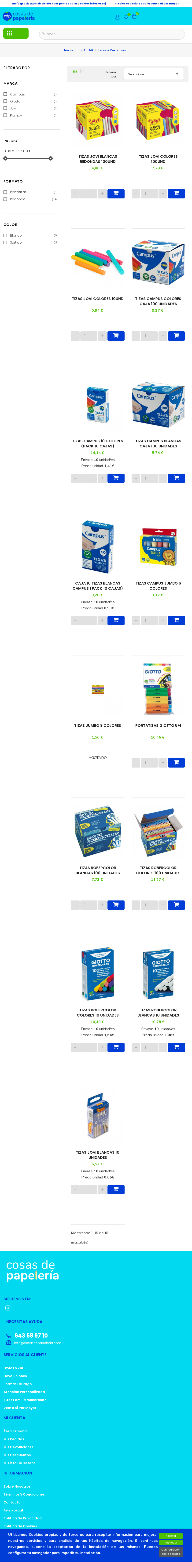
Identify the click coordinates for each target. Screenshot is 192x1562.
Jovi (34, 108)
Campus (34, 94)
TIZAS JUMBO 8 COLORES (97, 725)
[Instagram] (7, 1308)
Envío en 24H (14, 1368)
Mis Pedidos (14, 1439)
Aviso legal (13, 1510)
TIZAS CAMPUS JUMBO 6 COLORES (158, 586)
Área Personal (16, 1431)
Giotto (34, 101)
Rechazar (171, 1542)
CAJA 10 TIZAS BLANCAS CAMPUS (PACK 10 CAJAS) (98, 586)
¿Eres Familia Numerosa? (25, 1399)
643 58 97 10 (30, 1335)
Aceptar (171, 1536)
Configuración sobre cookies (170, 1552)
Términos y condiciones (24, 1494)
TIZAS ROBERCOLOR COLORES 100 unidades (158, 870)
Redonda (34, 199)
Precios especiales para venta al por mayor (147, 3)
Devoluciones (15, 1376)
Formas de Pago (18, 1384)
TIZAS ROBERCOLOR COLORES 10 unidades (98, 1013)
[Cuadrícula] (75, 71)
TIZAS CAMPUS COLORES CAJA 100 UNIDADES (158, 301)
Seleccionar (154, 74)
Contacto (12, 1502)
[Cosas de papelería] (96, 1271)
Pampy (34, 115)
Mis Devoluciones (18, 1447)
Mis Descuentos (17, 1455)
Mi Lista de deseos (20, 1463)
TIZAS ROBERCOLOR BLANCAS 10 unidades (158, 1013)
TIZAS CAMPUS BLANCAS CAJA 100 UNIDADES (158, 444)
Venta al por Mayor (20, 1407)
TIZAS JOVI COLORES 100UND (158, 159)
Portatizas (34, 192)
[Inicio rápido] (117, 17)
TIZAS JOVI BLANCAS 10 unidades (97, 1155)
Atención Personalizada (24, 1392)
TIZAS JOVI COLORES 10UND (98, 298)
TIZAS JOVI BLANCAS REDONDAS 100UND (97, 159)
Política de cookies (20, 1526)
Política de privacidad (23, 1518)
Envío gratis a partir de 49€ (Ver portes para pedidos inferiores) (59, 3)
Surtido (34, 242)
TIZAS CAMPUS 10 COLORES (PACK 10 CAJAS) (97, 444)
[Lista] (82, 71)
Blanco (34, 235)
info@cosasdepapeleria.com (37, 1343)
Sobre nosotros (17, 1486)
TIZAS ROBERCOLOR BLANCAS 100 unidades (98, 870)
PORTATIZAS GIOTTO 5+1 (158, 725)
